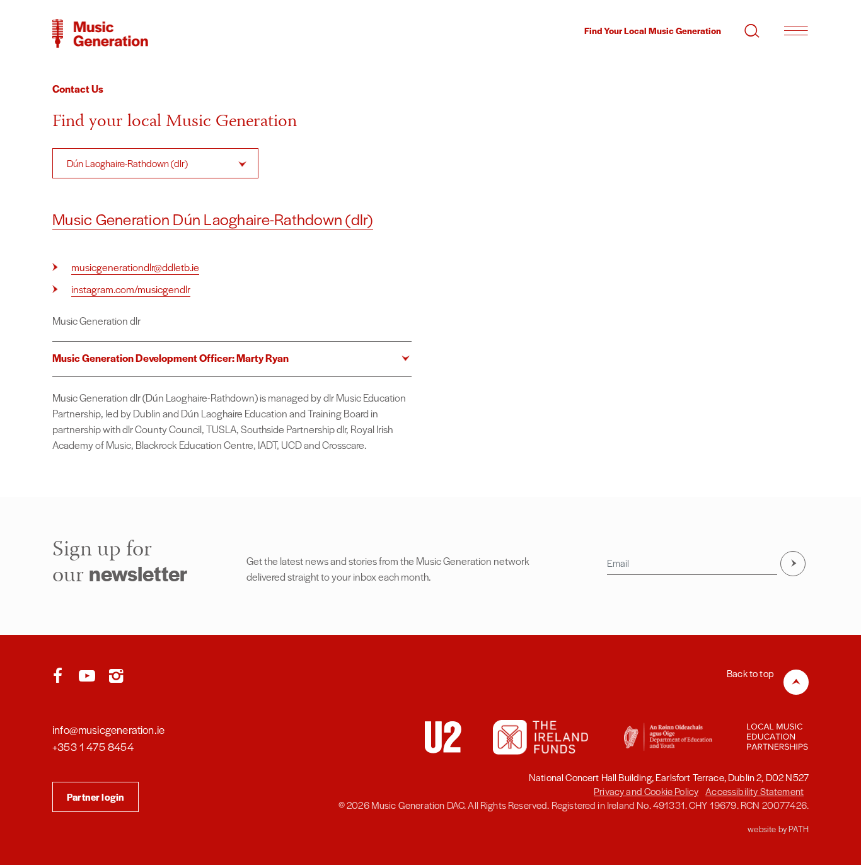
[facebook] (60, 676)
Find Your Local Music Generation (652, 30)
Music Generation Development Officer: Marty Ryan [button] (170, 358)
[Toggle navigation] (796, 30)
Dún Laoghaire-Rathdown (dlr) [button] (127, 163)
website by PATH (778, 829)
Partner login (95, 796)
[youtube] (89, 676)
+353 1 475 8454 (93, 746)
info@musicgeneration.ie (108, 729)
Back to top (750, 673)
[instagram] (116, 676)
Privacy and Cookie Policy (646, 791)
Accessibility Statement (754, 791)
